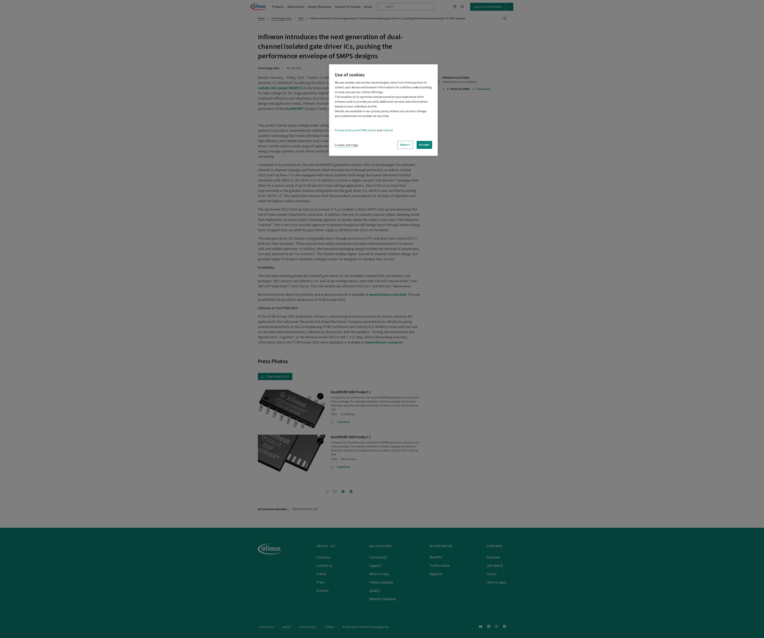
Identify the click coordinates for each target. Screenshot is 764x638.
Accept (424, 144)
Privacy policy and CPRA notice (355, 130)
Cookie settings (347, 145)
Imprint (387, 130)
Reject (405, 144)
